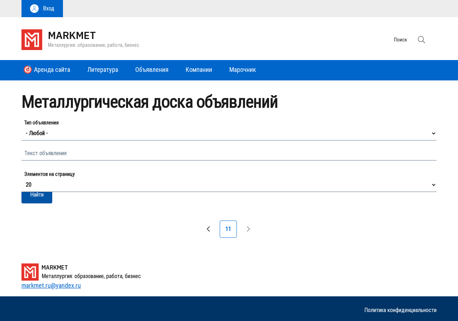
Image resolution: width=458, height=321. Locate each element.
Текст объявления (45, 153)
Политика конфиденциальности (400, 310)
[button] (42, 8)
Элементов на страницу (49, 174)
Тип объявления (41, 122)
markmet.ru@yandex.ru (51, 285)
